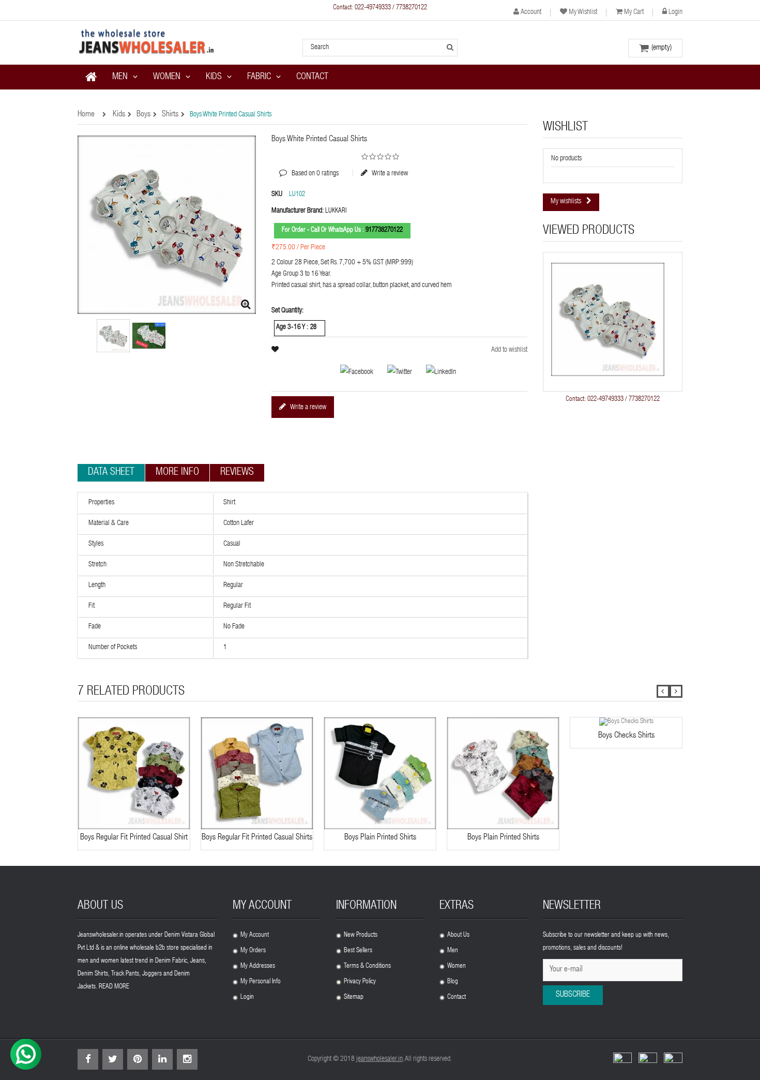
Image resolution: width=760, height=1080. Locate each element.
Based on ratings (308, 166)
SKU (276, 194)
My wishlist (583, 12)
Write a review (389, 173)
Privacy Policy (360, 982)
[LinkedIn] (435, 373)
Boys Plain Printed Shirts (380, 838)
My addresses (257, 966)
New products (360, 935)
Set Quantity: (287, 310)
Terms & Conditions (367, 966)
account (531, 12)
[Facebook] (351, 373)
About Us (458, 935)
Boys (143, 114)
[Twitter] (394, 373)
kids (119, 114)
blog (452, 982)
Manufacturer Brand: (297, 211)
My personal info (260, 982)
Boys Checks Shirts (626, 736)
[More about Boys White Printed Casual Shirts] (607, 319)
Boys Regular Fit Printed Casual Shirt (134, 838)
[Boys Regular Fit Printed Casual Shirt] (134, 773)
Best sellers (358, 951)
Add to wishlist (509, 350)
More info (177, 473)
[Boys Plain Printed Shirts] (380, 773)
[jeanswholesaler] (147, 42)
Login (675, 12)
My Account (254, 935)
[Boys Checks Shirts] (626, 722)
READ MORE (114, 987)
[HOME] (91, 77)
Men (452, 951)
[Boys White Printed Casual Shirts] (148, 335)
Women (456, 966)
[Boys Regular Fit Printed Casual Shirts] (113, 335)
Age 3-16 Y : (293, 327)
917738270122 (384, 230)
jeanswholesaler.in (379, 1059)
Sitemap (353, 997)
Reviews (237, 473)
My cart (634, 12)
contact (456, 997)
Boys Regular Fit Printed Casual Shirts (257, 838)
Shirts (170, 114)
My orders (253, 951)
